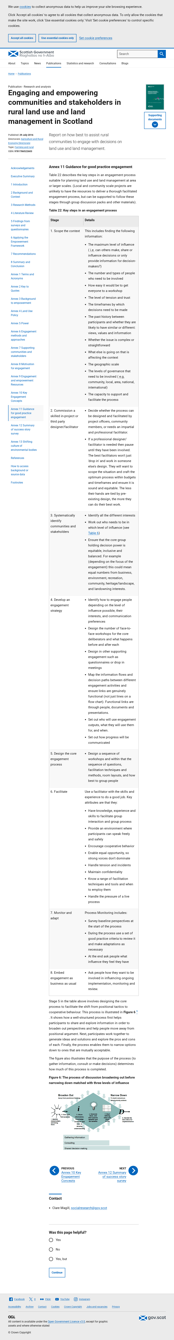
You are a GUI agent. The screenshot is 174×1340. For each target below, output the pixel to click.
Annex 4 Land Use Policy (21, 313)
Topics (25, 63)
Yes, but (61, 1259)
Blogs (124, 63)
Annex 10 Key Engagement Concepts (19, 396)
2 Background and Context (22, 194)
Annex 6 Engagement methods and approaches (23, 335)
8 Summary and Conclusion (20, 264)
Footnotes (17, 482)
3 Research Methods (23, 205)
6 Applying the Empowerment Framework (19, 241)
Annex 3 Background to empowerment (23, 301)
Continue (57, 1272)
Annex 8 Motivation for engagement (22, 366)
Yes (58, 1240)
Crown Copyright (73, 1306)
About (11, 63)
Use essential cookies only (57, 38)
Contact (42, 1306)
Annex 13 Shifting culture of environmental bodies (24, 445)
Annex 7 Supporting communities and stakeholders (22, 352)
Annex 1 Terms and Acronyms (22, 276)
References (17, 458)
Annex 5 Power (20, 323)
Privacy (116, 1306)
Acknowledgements (22, 168)
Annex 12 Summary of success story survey (22, 429)
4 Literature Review (22, 213)
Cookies (55, 1306)
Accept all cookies (22, 38)
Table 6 (93, 533)
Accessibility (14, 1306)
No (58, 1249)
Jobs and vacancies (96, 1306)
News (37, 63)
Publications (53, 63)
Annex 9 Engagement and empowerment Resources (23, 380)
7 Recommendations (23, 254)
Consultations (107, 63)
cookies (25, 7)
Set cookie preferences (95, 38)
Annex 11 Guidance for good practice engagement (22, 413)
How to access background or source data (19, 470)
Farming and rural (24, 147)
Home (11, 73)
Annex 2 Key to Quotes (20, 288)
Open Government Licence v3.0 (66, 1321)
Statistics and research (80, 63)
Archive (29, 1306)
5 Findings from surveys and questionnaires (20, 225)
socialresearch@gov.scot (89, 1208)
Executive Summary (23, 176)
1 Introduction (19, 184)
